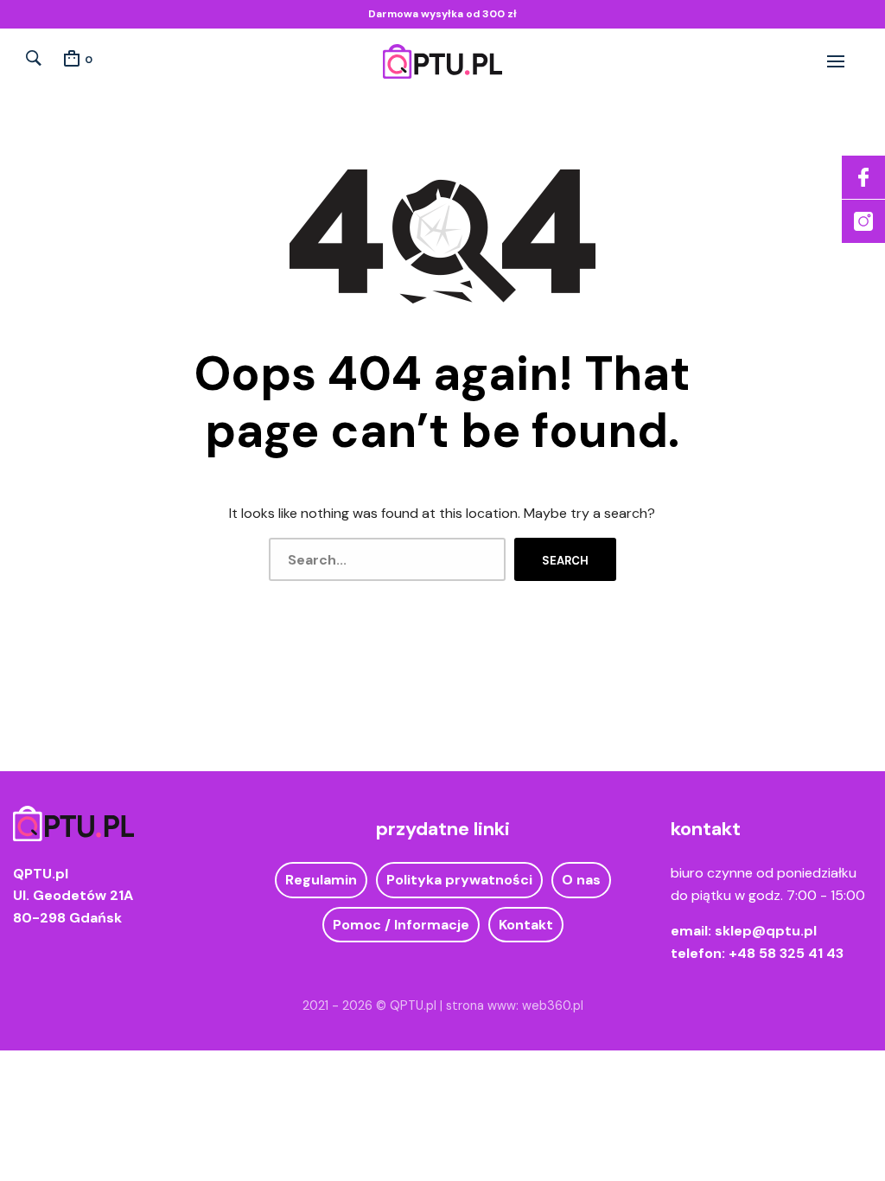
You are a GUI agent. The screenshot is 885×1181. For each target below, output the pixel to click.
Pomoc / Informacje (401, 925)
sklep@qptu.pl (766, 931)
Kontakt (526, 925)
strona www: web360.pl (514, 1005)
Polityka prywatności (459, 880)
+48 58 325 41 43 (786, 953)
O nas (581, 880)
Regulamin (321, 880)
